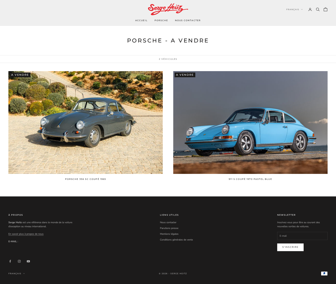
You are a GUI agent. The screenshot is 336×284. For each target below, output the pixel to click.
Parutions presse (169, 228)
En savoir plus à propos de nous (26, 234)
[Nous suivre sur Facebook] (10, 261)
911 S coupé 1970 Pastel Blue (250, 179)
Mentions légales (169, 234)
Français (292, 9)
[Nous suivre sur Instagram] (19, 261)
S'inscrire (290, 247)
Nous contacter (188, 20)
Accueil (141, 20)
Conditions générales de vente (176, 239)
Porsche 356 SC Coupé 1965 (85, 179)
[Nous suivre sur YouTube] (28, 261)
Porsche (161, 20)
